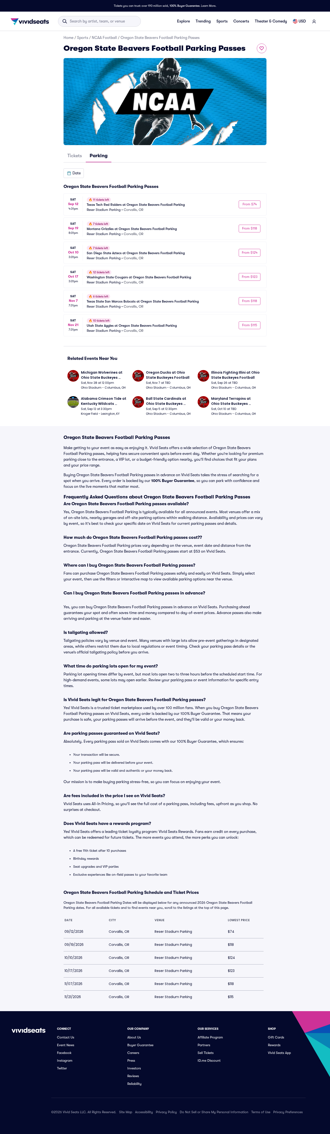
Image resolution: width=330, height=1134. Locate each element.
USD (302, 21)
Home (68, 38)
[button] (74, 173)
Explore (183, 21)
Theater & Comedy (271, 21)
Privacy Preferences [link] (288, 1112)
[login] (314, 21)
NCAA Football (104, 38)
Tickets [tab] (74, 155)
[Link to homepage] (31, 21)
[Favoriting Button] (261, 48)
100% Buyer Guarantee (185, 5)
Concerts (241, 21)
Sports (222, 21)
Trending (203, 21)
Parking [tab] (99, 155)
